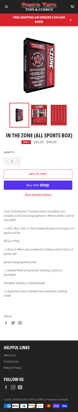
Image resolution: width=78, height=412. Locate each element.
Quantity (9, 152)
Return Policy (13, 368)
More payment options (38, 195)
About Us (10, 355)
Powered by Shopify (57, 399)
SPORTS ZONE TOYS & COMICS (29, 399)
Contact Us (11, 361)
